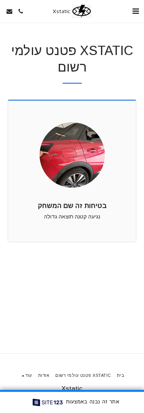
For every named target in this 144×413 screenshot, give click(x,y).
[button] (135, 11)
